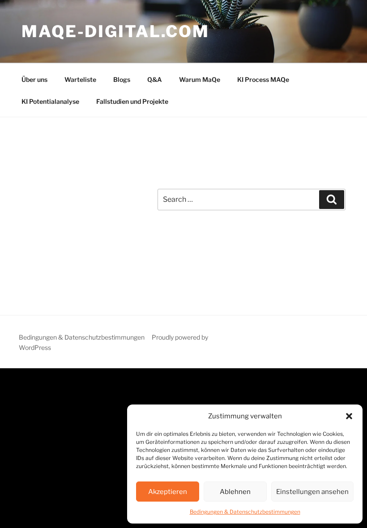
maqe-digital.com (115, 31)
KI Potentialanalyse (50, 101)
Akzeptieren (167, 492)
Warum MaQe (199, 79)
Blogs (121, 79)
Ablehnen (235, 492)
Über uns (34, 79)
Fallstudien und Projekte (132, 101)
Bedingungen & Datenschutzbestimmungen (245, 511)
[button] (349, 416)
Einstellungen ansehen (312, 492)
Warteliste (80, 79)
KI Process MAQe (263, 79)
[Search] (331, 199)
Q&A (154, 79)
